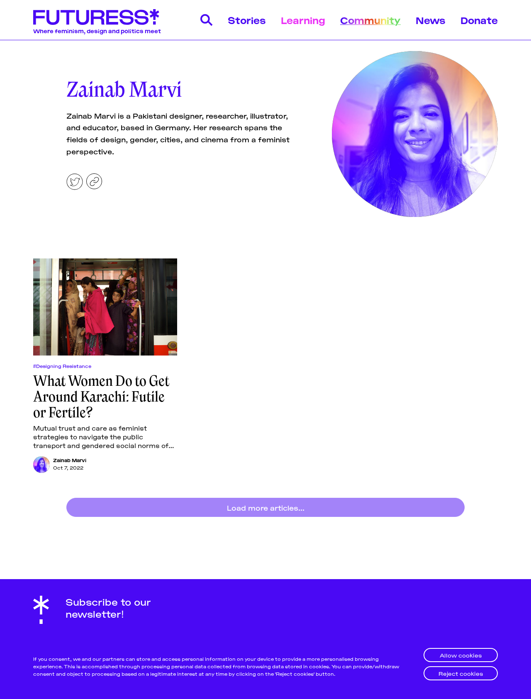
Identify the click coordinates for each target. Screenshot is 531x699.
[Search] (206, 20)
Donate (479, 20)
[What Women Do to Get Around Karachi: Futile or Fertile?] (105, 307)
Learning (303, 20)
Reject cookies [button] (460, 673)
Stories (247, 20)
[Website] (94, 181)
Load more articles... (265, 507)
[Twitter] (74, 181)
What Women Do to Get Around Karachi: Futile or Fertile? (101, 396)
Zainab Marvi (69, 460)
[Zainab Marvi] (41, 464)
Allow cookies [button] (461, 654)
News (431, 20)
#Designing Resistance (62, 366)
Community (370, 20)
